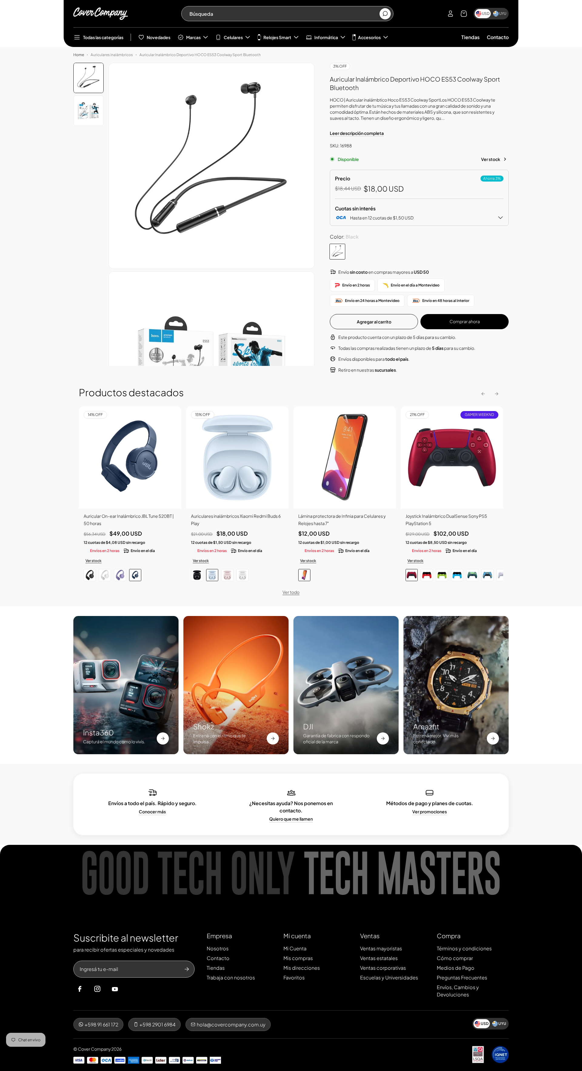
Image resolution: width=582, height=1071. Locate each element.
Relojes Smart (277, 37)
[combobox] (284, 13)
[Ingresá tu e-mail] (187, 969)
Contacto (498, 37)
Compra (448, 935)
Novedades (158, 37)
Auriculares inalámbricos (112, 54)
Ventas (370, 935)
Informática (326, 37)
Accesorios (369, 37)
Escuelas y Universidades (389, 977)
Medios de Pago (455, 968)
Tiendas (470, 37)
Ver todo (291, 592)
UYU (502, 13)
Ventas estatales (379, 958)
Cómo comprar (455, 958)
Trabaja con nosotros (231, 977)
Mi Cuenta (294, 948)
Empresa (219, 935)
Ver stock (490, 159)
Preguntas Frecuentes (462, 977)
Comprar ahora (465, 321)
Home (78, 54)
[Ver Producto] (344, 457)
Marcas (193, 37)
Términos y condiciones (464, 948)
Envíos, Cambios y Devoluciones (458, 991)
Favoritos (294, 977)
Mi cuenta (297, 935)
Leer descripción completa (357, 133)
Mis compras (298, 958)
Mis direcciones (301, 968)
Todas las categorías (103, 37)
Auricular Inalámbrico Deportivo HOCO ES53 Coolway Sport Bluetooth (200, 54)
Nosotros (218, 948)
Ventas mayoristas (381, 948)
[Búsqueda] (385, 13)
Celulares (233, 37)
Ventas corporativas (383, 968)
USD (486, 13)
